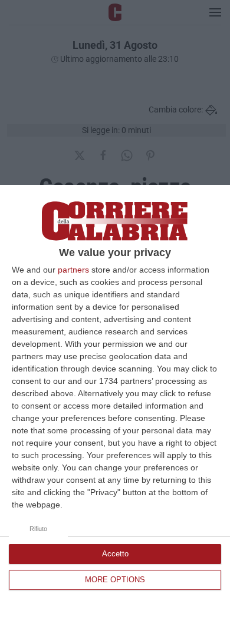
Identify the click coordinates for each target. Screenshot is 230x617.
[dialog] (115, 401)
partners (73, 270)
